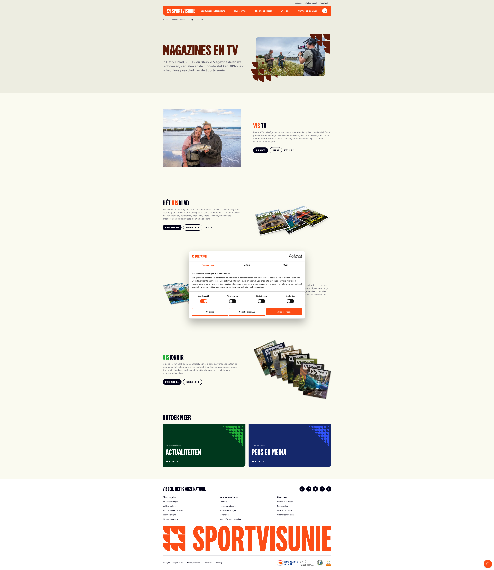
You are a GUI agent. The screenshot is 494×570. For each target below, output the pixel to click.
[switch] (232, 301)
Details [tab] (247, 265)
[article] (204, 445)
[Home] (181, 11)
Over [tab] (285, 265)
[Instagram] (322, 489)
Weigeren (210, 312)
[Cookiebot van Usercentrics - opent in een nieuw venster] (291, 256)
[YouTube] (315, 489)
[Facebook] (328, 489)
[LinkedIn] (302, 489)
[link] (260, 150)
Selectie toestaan (247, 312)
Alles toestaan (283, 312)
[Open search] (324, 10)
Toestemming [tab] (208, 265)
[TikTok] (308, 489)
